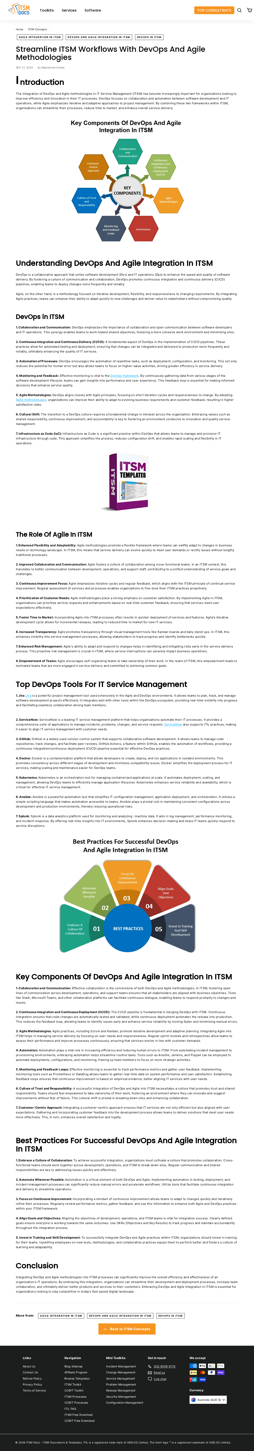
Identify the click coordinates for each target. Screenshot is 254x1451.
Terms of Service (34, 1390)
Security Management (121, 1396)
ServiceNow (173, 724)
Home (19, 29)
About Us (29, 1366)
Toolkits (47, 10)
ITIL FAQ (70, 1408)
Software (93, 10)
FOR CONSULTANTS (214, 10)
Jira (28, 695)
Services (69, 10)
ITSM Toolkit (73, 1384)
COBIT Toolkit (73, 1390)
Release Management (121, 1390)
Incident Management (121, 1366)
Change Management (120, 1372)
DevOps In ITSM (149, 37)
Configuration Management (124, 1402)
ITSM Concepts (37, 29)
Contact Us (30, 1372)
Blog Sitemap (73, 1366)
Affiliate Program (75, 1372)
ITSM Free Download (78, 1414)
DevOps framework (124, 376)
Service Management (120, 1378)
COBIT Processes (76, 1402)
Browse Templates (76, 1378)
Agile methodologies (31, 400)
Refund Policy (32, 1378)
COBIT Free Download (79, 1420)
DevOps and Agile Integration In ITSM (99, 37)
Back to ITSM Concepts (129, 1329)
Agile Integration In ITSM (40, 37)
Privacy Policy (32, 1384)
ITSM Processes (75, 1396)
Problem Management (121, 1384)
